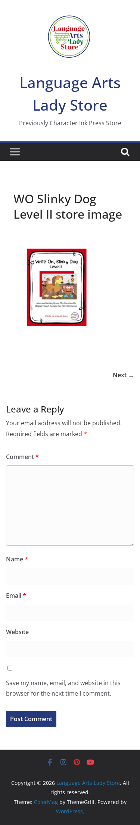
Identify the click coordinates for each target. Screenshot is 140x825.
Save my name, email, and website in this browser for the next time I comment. (63, 688)
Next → (123, 375)
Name (17, 559)
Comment (22, 457)
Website (17, 632)
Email (16, 595)
